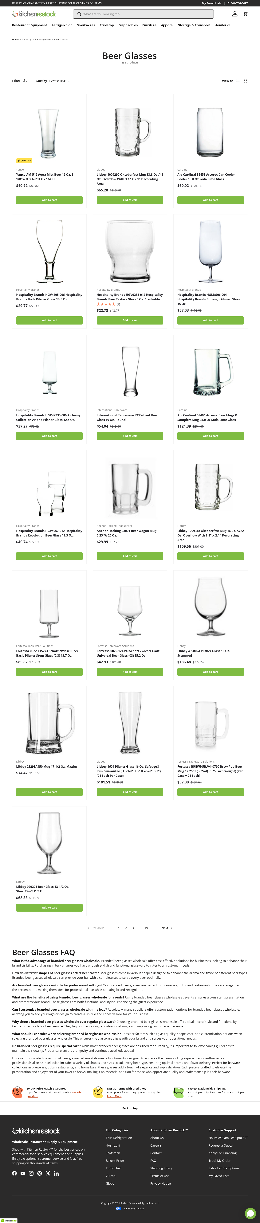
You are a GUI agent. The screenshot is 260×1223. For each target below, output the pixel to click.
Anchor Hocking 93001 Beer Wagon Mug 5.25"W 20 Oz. (126, 533)
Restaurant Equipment (29, 25)
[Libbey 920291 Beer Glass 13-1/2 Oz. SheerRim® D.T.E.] (49, 843)
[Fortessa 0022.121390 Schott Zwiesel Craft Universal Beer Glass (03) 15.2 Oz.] (130, 607)
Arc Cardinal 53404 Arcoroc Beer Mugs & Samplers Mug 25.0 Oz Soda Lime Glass (207, 417)
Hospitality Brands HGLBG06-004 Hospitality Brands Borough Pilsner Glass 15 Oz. (208, 299)
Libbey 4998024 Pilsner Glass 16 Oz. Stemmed (203, 653)
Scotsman (113, 1153)
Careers (156, 1145)
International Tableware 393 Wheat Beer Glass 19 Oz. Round (127, 417)
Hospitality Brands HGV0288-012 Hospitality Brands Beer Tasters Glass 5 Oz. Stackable (130, 297)
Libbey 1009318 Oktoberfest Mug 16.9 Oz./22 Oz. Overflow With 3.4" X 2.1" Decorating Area (210, 535)
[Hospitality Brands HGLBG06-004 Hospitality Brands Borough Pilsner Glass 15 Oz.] (210, 251)
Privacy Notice (160, 1183)
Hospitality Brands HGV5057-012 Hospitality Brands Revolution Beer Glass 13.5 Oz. (49, 533)
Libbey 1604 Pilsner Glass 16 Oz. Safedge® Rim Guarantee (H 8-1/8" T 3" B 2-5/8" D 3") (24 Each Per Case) (129, 771)
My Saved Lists (211, 3)
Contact (156, 1153)
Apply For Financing (223, 1153)
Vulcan (111, 1176)
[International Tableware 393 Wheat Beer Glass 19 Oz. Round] (130, 372)
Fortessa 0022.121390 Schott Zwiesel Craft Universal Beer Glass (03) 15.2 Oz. (128, 653)
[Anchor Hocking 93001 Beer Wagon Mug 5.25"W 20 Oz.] (130, 487)
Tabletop (107, 25)
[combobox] (143, 14)
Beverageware (43, 39)
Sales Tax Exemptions (224, 1168)
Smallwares (86, 25)
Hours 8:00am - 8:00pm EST (228, 1138)
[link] (95, 928)
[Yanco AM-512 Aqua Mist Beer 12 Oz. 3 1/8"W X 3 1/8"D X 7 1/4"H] (49, 131)
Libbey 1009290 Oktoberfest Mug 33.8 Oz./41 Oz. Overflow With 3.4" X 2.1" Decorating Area (130, 179)
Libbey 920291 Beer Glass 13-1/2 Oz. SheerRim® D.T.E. (42, 889)
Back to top (130, 1108)
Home (15, 39)
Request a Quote (221, 1145)
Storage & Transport (194, 25)
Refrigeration (62, 25)
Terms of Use (159, 1176)
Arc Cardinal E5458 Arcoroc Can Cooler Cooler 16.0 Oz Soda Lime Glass (206, 176)
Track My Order (220, 1161)
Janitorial (222, 25)
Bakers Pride (115, 1161)
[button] (245, 14)
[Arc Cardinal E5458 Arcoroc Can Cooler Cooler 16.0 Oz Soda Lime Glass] (210, 131)
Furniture (149, 25)
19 (146, 928)
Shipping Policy (161, 1168)
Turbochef (113, 1168)
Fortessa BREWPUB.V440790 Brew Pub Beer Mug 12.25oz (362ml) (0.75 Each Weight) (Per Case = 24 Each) (210, 771)
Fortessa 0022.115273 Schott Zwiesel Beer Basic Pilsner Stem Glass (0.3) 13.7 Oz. (47, 653)
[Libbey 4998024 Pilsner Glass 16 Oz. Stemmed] (210, 607)
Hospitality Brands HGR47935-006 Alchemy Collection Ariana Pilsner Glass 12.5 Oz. (48, 417)
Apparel (167, 25)
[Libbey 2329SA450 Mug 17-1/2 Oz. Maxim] (49, 723)
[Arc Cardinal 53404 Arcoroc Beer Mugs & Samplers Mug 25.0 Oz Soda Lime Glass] (210, 372)
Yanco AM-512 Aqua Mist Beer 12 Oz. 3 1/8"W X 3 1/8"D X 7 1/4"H (44, 176)
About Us (157, 1138)
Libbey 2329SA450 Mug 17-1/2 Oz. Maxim (46, 766)
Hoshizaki (113, 1145)
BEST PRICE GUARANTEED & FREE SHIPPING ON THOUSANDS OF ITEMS (57, 3)
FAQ (153, 1161)
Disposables (128, 25)
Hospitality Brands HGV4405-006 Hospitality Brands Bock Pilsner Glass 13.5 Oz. (49, 297)
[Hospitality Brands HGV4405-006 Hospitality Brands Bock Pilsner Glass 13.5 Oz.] (49, 251)
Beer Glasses (61, 39)
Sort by (41, 81)
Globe (110, 1183)
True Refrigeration (119, 1138)
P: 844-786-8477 (237, 3)
